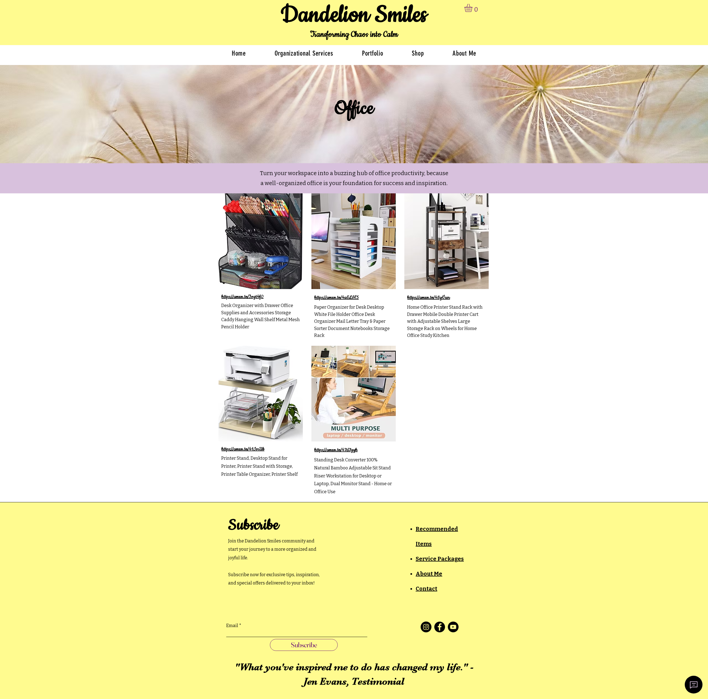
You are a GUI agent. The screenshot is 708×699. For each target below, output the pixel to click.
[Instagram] (426, 627)
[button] (473, 8)
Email (232, 625)
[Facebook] (439, 627)
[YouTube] (453, 627)
